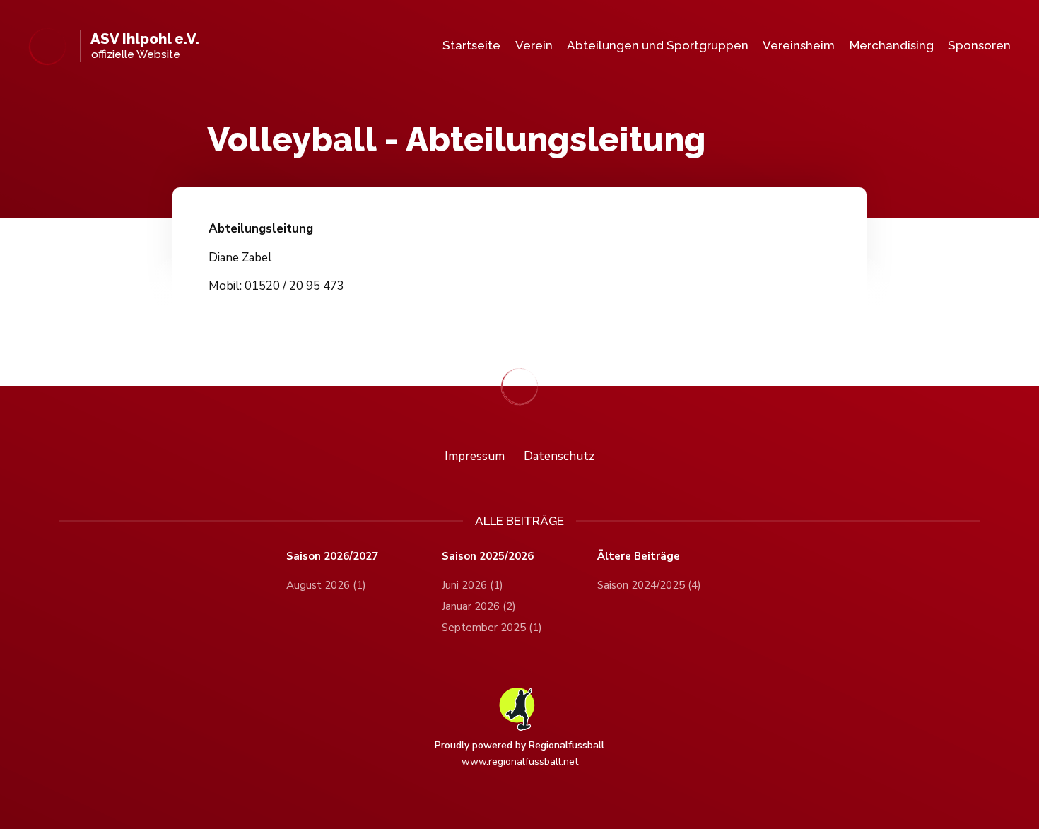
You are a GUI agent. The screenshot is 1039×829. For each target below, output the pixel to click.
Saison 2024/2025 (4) (649, 585)
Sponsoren (979, 45)
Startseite (471, 45)
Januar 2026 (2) (479, 606)
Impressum (475, 456)
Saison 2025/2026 (488, 556)
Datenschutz (559, 456)
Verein (534, 45)
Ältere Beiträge (638, 556)
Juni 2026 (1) (472, 585)
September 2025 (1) (492, 628)
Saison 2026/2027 (332, 556)
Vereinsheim (799, 45)
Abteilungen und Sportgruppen (658, 45)
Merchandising (892, 45)
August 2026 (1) (326, 585)
